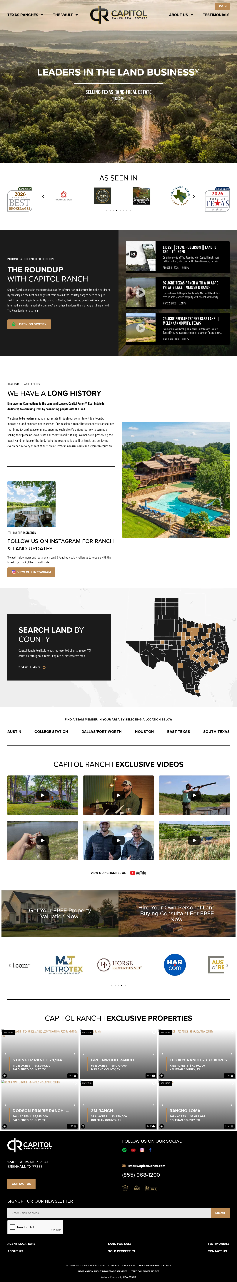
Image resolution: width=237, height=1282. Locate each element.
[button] (43, 196)
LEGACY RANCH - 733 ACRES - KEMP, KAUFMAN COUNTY (199, 1060)
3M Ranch (102, 1111)
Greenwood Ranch (112, 1060)
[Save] (75, 1032)
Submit (220, 1213)
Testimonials (216, 15)
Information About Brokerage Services (102, 1271)
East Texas (178, 731)
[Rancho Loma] (197, 1104)
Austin (14, 731)
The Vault (63, 15)
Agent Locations (21, 1244)
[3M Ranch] (118, 1104)
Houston (144, 731)
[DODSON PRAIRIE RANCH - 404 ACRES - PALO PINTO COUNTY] (40, 1104)
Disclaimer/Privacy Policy (155, 1265)
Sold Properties (121, 1251)
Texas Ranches (22, 15)
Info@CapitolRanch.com (146, 1165)
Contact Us (217, 1251)
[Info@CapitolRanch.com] (124, 1165)
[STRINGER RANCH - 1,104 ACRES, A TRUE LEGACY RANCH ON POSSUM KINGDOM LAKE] (40, 1054)
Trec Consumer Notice (145, 1271)
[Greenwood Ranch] (118, 1054)
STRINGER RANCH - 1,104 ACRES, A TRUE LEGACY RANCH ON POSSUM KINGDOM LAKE (44, 1060)
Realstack (129, 1277)
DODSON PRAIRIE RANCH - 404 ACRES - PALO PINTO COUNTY (39, 1111)
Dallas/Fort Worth (101, 731)
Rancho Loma (185, 1111)
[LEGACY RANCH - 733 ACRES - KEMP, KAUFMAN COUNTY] (197, 1054)
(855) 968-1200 (141, 1175)
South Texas (216, 731)
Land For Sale (119, 1244)
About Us (178, 15)
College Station (51, 731)
